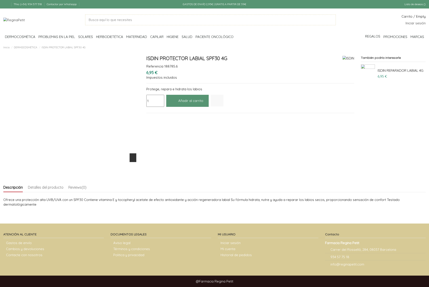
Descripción (13, 187)
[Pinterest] (159, 119)
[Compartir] (148, 119)
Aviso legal (121, 243)
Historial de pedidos (236, 255)
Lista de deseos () (415, 4)
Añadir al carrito (190, 101)
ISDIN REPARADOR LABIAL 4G (400, 70)
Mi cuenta (228, 249)
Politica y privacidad (128, 255)
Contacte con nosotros (24, 255)
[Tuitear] (154, 119)
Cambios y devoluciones (25, 249)
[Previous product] (419, 47)
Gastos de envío (19, 243)
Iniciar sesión (231, 243)
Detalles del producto (45, 187)
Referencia (154, 66)
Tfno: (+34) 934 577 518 (28, 4)
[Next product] (424, 47)
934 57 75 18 (339, 257)
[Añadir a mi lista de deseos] (217, 101)
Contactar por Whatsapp (62, 4)
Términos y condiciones (131, 249)
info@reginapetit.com (347, 264)
